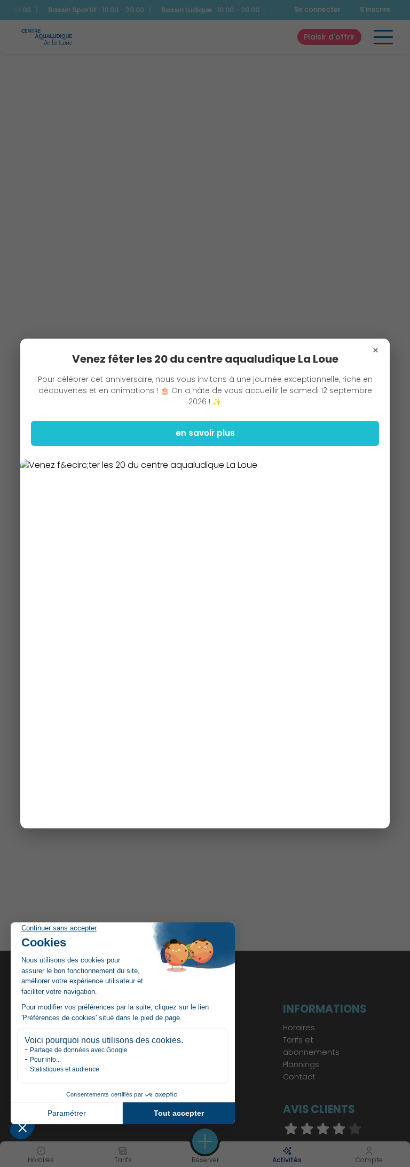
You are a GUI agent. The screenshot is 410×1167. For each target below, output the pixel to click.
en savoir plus (205, 432)
